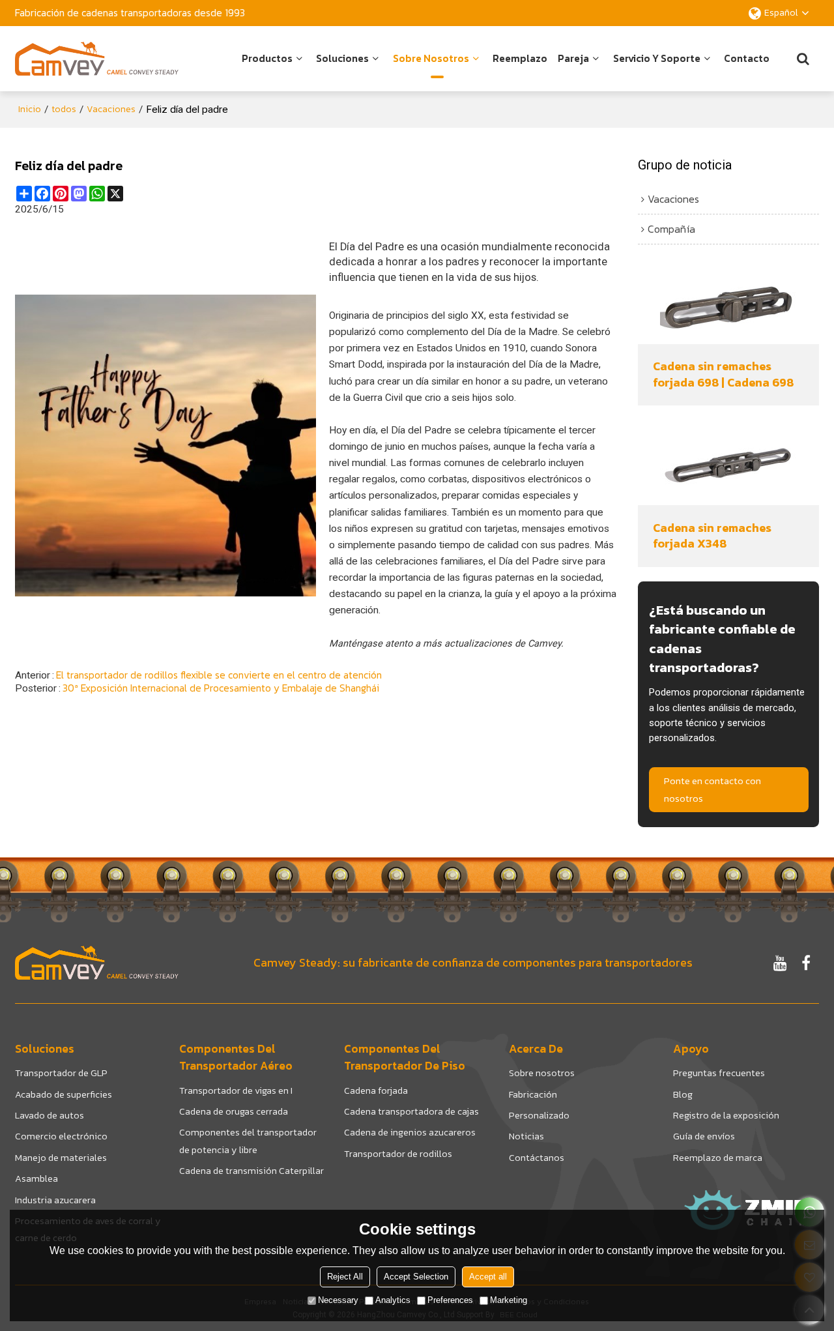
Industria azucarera (55, 1200)
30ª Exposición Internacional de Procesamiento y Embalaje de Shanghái (221, 688)
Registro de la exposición (726, 1115)
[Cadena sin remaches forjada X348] (728, 466)
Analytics (392, 1301)
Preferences (450, 1301)
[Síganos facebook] (806, 963)
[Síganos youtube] (780, 963)
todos (63, 109)
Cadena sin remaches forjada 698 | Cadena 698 (723, 374)
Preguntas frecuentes (719, 1073)
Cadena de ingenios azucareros (410, 1132)
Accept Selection (416, 1277)
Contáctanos (536, 1157)
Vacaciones (111, 109)
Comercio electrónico (61, 1136)
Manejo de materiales (61, 1157)
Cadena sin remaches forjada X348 (712, 536)
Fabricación (533, 1094)
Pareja (573, 58)
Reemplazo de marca (717, 1157)
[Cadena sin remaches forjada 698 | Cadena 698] (728, 305)
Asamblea (36, 1178)
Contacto (746, 58)
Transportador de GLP (61, 1073)
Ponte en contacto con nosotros (712, 789)
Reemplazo (520, 58)
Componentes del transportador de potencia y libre (248, 1140)
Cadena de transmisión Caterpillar (251, 1170)
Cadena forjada (376, 1090)
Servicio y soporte (656, 58)
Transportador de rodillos (398, 1154)
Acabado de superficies (63, 1094)
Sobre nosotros (431, 58)
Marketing (508, 1301)
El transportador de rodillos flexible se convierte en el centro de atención (219, 675)
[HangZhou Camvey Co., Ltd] (97, 59)
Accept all (488, 1277)
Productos (267, 58)
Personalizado (539, 1115)
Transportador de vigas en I (236, 1090)
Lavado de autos (49, 1115)
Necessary (338, 1301)
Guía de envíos (704, 1136)
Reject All (345, 1277)
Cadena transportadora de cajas (411, 1111)
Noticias (526, 1136)
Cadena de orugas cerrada (233, 1111)
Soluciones (342, 58)
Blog (683, 1094)
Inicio (29, 109)
